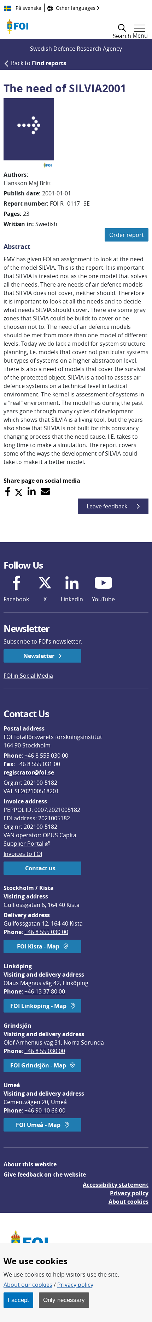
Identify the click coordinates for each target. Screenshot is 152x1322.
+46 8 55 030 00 (44, 1051)
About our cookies (28, 1285)
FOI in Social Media (28, 675)
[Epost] (45, 491)
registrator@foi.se (29, 772)
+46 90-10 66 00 (44, 1110)
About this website (30, 1164)
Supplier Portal (27, 843)
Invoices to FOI (23, 854)
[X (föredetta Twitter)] (19, 491)
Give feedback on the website (45, 1174)
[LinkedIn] (32, 491)
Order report (126, 235)
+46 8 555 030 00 (46, 755)
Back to (38, 63)
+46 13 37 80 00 (44, 991)
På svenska (27, 8)
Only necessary (64, 1299)
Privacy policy (129, 1193)
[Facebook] (7, 491)
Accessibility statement (115, 1185)
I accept (18, 1299)
